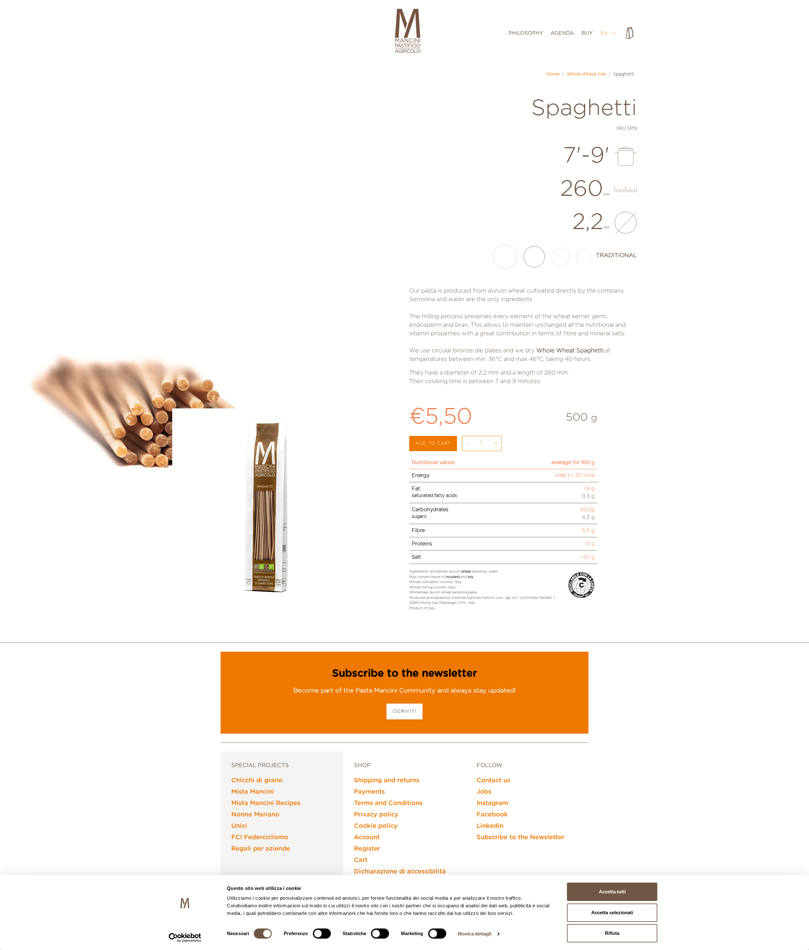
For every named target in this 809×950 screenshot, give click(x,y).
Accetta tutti (612, 891)
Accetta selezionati (612, 912)
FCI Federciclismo (259, 837)
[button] (609, 33)
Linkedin (490, 826)
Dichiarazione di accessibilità (400, 871)
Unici (239, 826)
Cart (361, 860)
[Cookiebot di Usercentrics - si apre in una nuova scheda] (185, 937)
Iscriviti (404, 711)
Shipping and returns (386, 780)
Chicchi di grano (257, 780)
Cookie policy (376, 826)
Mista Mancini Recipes (266, 803)
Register (367, 849)
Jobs (484, 792)
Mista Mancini (252, 792)
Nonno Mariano (255, 814)
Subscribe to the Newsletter (520, 837)
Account (367, 837)
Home (552, 74)
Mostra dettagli (475, 933)
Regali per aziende (260, 849)
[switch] (322, 933)
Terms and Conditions (388, 803)
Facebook (492, 814)
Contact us (493, 780)
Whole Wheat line (586, 74)
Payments (369, 792)
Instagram (492, 803)
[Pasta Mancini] (407, 31)
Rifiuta (612, 933)
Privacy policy (376, 814)
